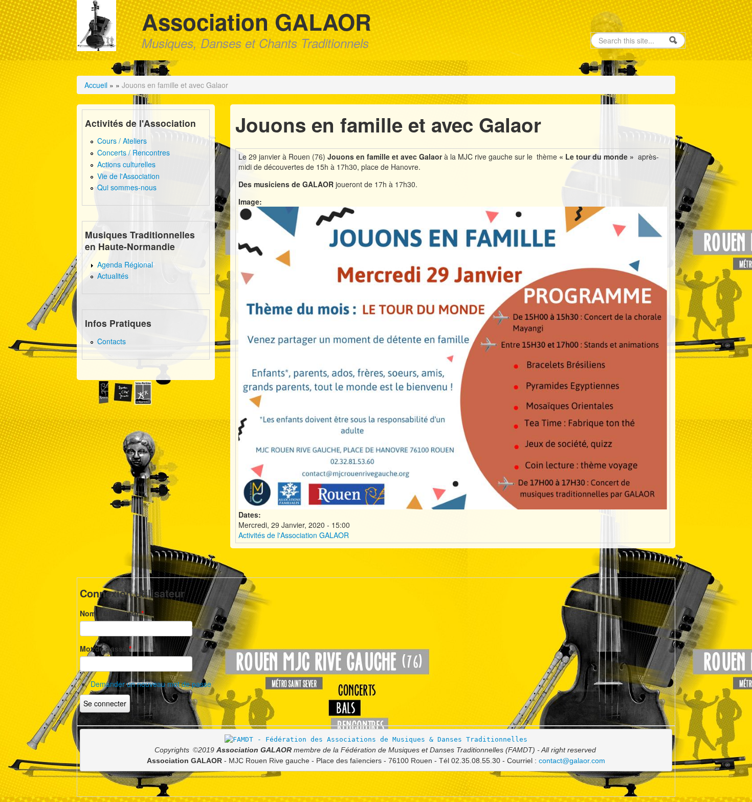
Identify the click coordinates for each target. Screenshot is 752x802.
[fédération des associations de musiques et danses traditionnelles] (376, 739)
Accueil (95, 85)
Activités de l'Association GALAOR (293, 535)
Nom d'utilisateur (112, 613)
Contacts (111, 341)
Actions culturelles (126, 164)
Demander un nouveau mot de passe (151, 684)
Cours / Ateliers (122, 141)
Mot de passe (105, 648)
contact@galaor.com (572, 760)
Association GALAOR (256, 21)
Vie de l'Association (128, 176)
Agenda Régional (125, 264)
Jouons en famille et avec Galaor (175, 85)
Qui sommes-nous (127, 187)
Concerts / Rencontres (133, 152)
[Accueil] (96, 24)
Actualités (112, 276)
